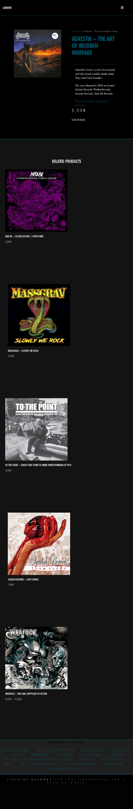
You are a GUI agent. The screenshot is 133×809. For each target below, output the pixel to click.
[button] (55, 36)
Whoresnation (66, 769)
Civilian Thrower (56, 750)
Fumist (19, 755)
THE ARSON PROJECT (42, 764)
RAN (8, 764)
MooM (87, 759)
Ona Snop (112, 759)
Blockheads (16, 750)
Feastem (122, 750)
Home (74, 31)
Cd (80, 31)
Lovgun (65, 755)
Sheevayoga (80, 764)
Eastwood (94, 750)
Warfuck (113, 764)
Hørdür (40, 755)
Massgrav (93, 755)
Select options (5, 707)
